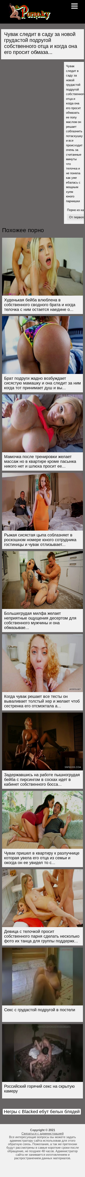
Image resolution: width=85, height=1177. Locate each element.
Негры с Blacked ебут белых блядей (42, 1111)
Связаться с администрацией (42, 1133)
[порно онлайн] (29, 18)
